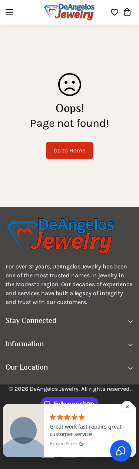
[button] (127, 12)
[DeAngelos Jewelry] (69, 12)
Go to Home (69, 150)
